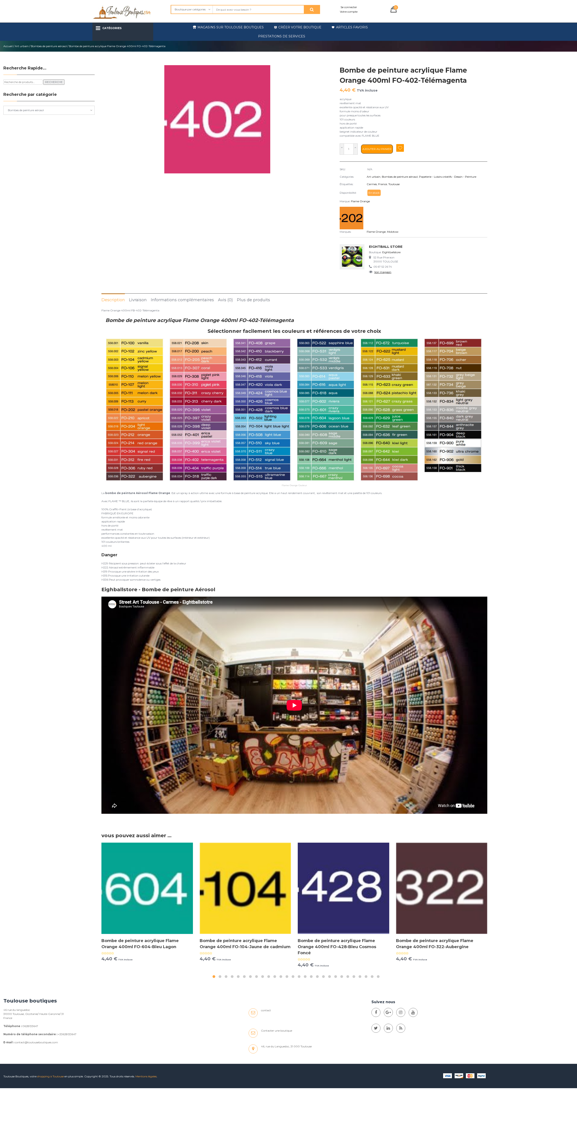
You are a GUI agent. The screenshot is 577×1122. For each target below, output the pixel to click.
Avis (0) (225, 299)
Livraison (138, 299)
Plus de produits (253, 299)
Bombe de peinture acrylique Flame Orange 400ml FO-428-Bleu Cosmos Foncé (337, 946)
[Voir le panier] (393, 11)
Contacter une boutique (276, 1030)
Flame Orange (360, 201)
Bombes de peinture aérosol (49, 46)
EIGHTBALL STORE (386, 246)
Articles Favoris (352, 27)
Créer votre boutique (299, 27)
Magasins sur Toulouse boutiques (230, 27)
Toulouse (394, 184)
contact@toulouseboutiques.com (36, 1042)
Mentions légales (146, 1076)
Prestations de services (281, 36)
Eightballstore (391, 252)
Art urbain (22, 46)
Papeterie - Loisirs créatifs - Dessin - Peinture (447, 176)
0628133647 (30, 1026)
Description (113, 299)
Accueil (8, 46)
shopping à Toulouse (50, 1076)
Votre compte (348, 11)
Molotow (392, 231)
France (382, 184)
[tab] (113, 300)
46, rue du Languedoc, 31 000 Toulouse (286, 1046)
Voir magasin (382, 272)
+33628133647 (67, 1034)
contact (266, 1010)
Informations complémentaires (182, 299)
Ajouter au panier (377, 149)
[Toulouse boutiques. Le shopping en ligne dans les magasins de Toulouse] (375, 1012)
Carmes (372, 184)
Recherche (54, 82)
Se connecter (349, 7)
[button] (214, 976)
